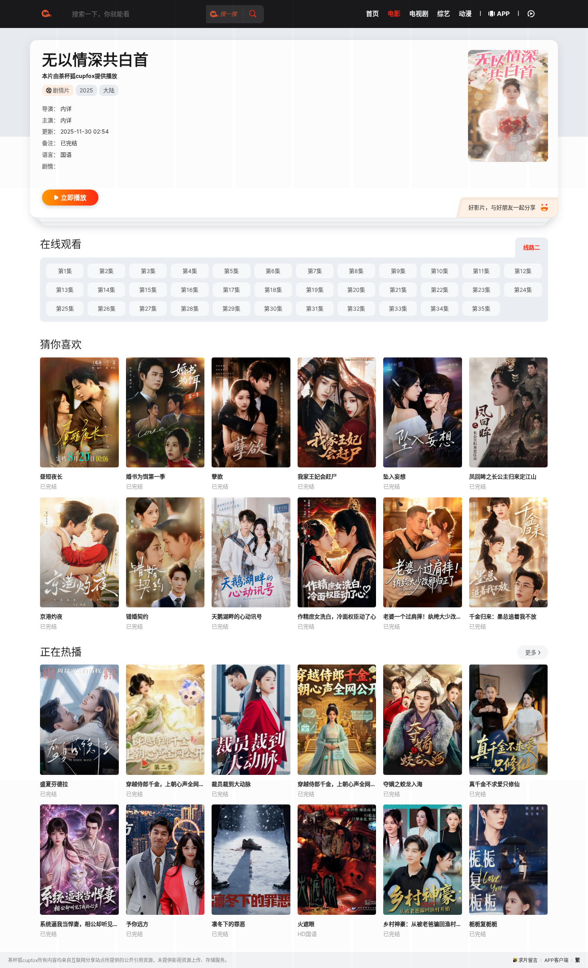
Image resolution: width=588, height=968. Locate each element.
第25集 (65, 308)
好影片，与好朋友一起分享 (502, 207)
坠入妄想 (394, 476)
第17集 (231, 289)
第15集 (148, 289)
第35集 (481, 308)
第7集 (315, 270)
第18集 (273, 289)
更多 (530, 652)
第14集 (106, 289)
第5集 (231, 270)
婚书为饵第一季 (145, 476)
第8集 (356, 270)
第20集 (356, 289)
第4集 (189, 270)
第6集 (273, 270)
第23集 (481, 289)
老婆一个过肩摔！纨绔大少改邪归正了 (422, 616)
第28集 (190, 308)
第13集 (65, 289)
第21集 (398, 289)
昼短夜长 (51, 476)
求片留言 (528, 960)
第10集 (439, 270)
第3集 (148, 270)
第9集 (398, 270)
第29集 (231, 308)
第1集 (65, 270)
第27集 (148, 308)
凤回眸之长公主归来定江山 (502, 476)
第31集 (315, 308)
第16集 (189, 289)
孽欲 (217, 476)
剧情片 (61, 90)
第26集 (107, 308)
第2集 (106, 270)
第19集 (315, 289)
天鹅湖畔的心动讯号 (237, 616)
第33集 (398, 308)
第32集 (356, 308)
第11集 (481, 270)
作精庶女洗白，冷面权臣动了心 (337, 616)
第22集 (439, 289)
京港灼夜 (51, 616)
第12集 (523, 270)
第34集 (439, 308)
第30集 (273, 308)
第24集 (523, 289)
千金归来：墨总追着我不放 (502, 616)
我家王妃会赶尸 (317, 476)
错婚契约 (137, 616)
